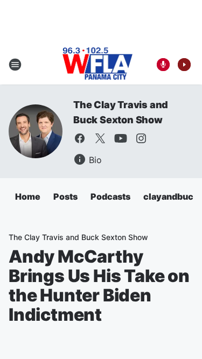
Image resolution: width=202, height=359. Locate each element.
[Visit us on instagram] (141, 138)
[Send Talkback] (163, 64)
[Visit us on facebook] (79, 138)
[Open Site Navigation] (15, 64)
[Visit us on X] (100, 138)
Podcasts (110, 196)
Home (27, 196)
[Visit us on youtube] (120, 138)
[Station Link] (97, 64)
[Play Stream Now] (184, 64)
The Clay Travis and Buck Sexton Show (78, 237)
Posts (65, 196)
